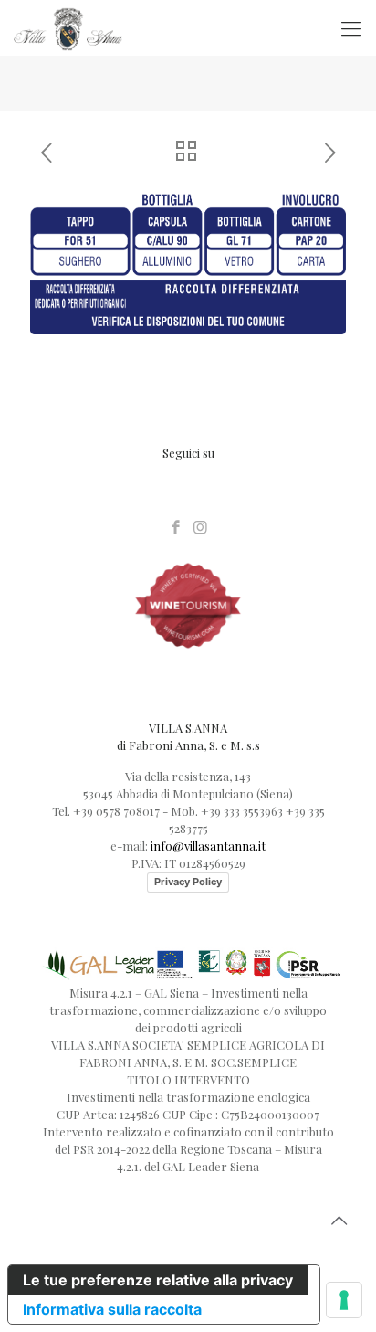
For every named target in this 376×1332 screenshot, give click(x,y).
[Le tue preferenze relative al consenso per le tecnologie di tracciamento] (344, 1300)
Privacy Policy (188, 881)
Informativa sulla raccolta (112, 1309)
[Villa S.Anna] (68, 27)
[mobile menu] (351, 27)
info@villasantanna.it (208, 845)
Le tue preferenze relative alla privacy (158, 1280)
